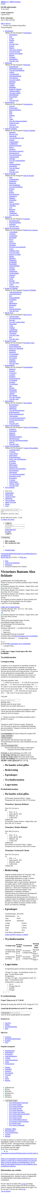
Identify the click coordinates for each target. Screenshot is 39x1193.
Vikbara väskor (14, 484)
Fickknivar (12, 429)
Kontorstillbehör (14, 298)
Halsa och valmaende (16, 348)
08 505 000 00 (5, 557)
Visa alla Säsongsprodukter (18, 121)
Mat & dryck (9, 313)
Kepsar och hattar (15, 254)
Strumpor (12, 275)
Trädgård (12, 170)
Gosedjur (12, 375)
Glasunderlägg (14, 179)
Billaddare (12, 87)
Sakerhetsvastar (14, 438)
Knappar (12, 371)
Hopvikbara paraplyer (16, 151)
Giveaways (13, 373)
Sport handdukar (14, 185)
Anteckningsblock (15, 294)
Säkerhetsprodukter (15, 437)
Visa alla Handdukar (16, 187)
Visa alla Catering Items (17, 322)
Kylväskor (12, 463)
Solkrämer (12, 361)
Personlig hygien (10, 341)
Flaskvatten (13, 324)
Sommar (12, 115)
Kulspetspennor (14, 412)
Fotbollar (12, 159)
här (24, 1189)
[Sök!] (21, 510)
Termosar (12, 57)
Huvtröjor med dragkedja (17, 247)
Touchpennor (13, 416)
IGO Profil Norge (15, 1123)
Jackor (11, 249)
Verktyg (11, 442)
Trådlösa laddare (14, 91)
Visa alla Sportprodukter (17, 160)
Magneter (12, 209)
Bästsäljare (8, 498)
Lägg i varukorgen (7, 735)
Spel (10, 386)
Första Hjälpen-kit (15, 346)
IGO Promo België (15, 1104)
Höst (10, 112)
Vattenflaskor (13, 59)
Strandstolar (13, 166)
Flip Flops (12, 243)
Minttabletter (13, 331)
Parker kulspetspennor (16, 414)
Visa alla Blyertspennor (16, 410)
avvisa (23, 1184)
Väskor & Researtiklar (12, 446)
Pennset (11, 422)
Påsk (10, 113)
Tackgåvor (12, 125)
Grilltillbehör (13, 144)
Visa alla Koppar (14, 51)
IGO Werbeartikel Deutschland (19, 1114)
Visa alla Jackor (14, 253)
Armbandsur (13, 236)
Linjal (11, 301)
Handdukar (13, 181)
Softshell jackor (14, 251)
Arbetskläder (13, 232)
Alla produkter (10, 487)
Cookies (7, 1134)
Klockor (12, 189)
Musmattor (12, 305)
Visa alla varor (14, 61)
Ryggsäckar (13, 478)
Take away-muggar (15, 50)
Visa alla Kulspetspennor (17, 418)
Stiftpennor (12, 408)
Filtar (11, 177)
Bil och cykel (13, 134)
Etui (10, 296)
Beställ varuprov (6, 738)
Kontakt (7, 1040)
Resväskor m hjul (15, 476)
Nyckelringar (13, 384)
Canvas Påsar (13, 454)
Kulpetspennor (10, 1050)
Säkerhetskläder (14, 266)
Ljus (10, 207)
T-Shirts (11, 277)
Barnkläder (12, 237)
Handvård (12, 352)
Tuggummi (12, 333)
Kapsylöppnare (14, 194)
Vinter (11, 119)
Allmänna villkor (10, 1129)
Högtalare (12, 82)
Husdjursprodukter (15, 145)
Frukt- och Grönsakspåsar (17, 459)
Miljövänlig (9, 495)
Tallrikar (12, 211)
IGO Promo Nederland (16, 1125)
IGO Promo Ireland (15, 1116)
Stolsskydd (12, 136)
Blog (6, 1028)
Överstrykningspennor (16, 420)
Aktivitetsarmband (15, 76)
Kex (10, 337)
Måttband (12, 435)
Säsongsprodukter (15, 110)
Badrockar (12, 183)
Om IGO (8, 1023)
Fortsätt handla (10, 550)
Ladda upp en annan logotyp (10, 607)
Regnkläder (13, 264)
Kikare (11, 147)
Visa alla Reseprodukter (17, 474)
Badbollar (12, 132)
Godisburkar (13, 330)
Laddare (12, 85)
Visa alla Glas (13, 44)
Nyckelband (13, 380)
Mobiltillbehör (14, 95)
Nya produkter (10, 500)
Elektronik (8, 63)
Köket (11, 191)
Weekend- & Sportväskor (17, 469)
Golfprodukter (14, 142)
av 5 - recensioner (11, 2)
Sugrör (11, 202)
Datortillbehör (13, 67)
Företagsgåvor (9, 102)
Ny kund (8, 531)
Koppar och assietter (16, 53)
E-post (24, 557)
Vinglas (11, 40)
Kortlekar (12, 376)
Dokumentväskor (14, 457)
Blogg (7, 504)
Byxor (11, 239)
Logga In (8, 523)
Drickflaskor (9, 31)
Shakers (11, 48)
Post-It (11, 307)
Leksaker (12, 382)
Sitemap (7, 1136)
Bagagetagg (13, 472)
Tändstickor (13, 392)
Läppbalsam (13, 356)
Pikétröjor (12, 258)
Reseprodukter (14, 470)
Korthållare (13, 299)
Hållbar (7, 1025)
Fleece (11, 241)
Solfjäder (12, 269)
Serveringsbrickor (15, 318)
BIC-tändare (13, 395)
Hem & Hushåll (10, 174)
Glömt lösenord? (10, 529)
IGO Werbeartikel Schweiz (18, 1119)
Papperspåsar (13, 467)
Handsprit (12, 350)
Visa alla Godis (14, 335)
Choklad (12, 328)
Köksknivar (13, 196)
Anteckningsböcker (15, 292)
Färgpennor (13, 407)
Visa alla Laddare (15, 93)
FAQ (7, 506)
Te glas (11, 38)
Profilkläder (13, 262)
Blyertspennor (13, 405)
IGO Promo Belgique (16, 1106)
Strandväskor (13, 482)
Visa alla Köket (14, 204)
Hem (6, 561)
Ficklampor (13, 431)
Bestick (11, 192)
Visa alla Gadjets (14, 80)
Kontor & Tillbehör (11, 288)
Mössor (11, 256)
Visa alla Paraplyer (15, 155)
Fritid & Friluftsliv (11, 129)
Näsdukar (12, 360)
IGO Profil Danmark (16, 1110)
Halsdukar (12, 245)
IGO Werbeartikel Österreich (18, 1103)
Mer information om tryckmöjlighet (26, 636)
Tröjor (11, 279)
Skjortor (11, 268)
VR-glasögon (13, 78)
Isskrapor (12, 433)
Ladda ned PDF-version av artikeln (16, 934)
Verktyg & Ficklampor (12, 425)
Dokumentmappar (15, 309)
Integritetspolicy (10, 1131)
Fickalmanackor (14, 221)
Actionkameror (14, 74)
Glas (10, 36)
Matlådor (12, 198)
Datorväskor (13, 455)
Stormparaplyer (14, 153)
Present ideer (13, 108)
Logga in (8, 533)
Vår (10, 117)
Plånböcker (13, 260)
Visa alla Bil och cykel (16, 138)
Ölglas (11, 42)
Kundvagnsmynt (14, 378)
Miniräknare (13, 303)
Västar (11, 284)
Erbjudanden (9, 493)
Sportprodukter (14, 157)
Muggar (11, 55)
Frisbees (12, 140)
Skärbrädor (12, 200)
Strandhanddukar (14, 164)
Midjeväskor (13, 465)
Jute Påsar (12, 461)
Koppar (11, 46)
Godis (11, 326)
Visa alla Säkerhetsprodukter (18, 440)
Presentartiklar (9, 365)
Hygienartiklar (14, 354)
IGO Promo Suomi (15, 1118)
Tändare (12, 393)
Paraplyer (12, 149)
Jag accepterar (6, 1191)
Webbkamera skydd (15, 68)
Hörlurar (12, 83)
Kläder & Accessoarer (12, 228)
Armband (12, 234)
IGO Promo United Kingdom (18, 1121)
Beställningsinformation (13, 1039)
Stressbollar (13, 390)
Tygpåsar (12, 452)
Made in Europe (10, 502)
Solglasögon (13, 271)
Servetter (12, 320)
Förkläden (12, 206)
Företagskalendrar (15, 222)
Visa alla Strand (14, 168)
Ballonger (12, 369)
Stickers (11, 388)
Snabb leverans (14, 123)
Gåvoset (12, 106)
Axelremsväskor (14, 450)
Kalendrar (8, 217)
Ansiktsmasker (14, 345)
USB (10, 98)
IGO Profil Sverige (11, 1100)
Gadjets (11, 72)
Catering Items (14, 316)
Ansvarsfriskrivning (11, 1132)
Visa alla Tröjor (14, 283)
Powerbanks (13, 97)
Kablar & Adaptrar (15, 89)
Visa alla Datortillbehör (16, 70)
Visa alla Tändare (15, 397)
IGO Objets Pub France (17, 1112)
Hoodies (12, 281)
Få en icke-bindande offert (9, 745)
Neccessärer (13, 358)
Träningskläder (14, 273)
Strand (11, 162)
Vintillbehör (13, 213)
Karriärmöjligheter (11, 1027)
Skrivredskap (9, 401)
